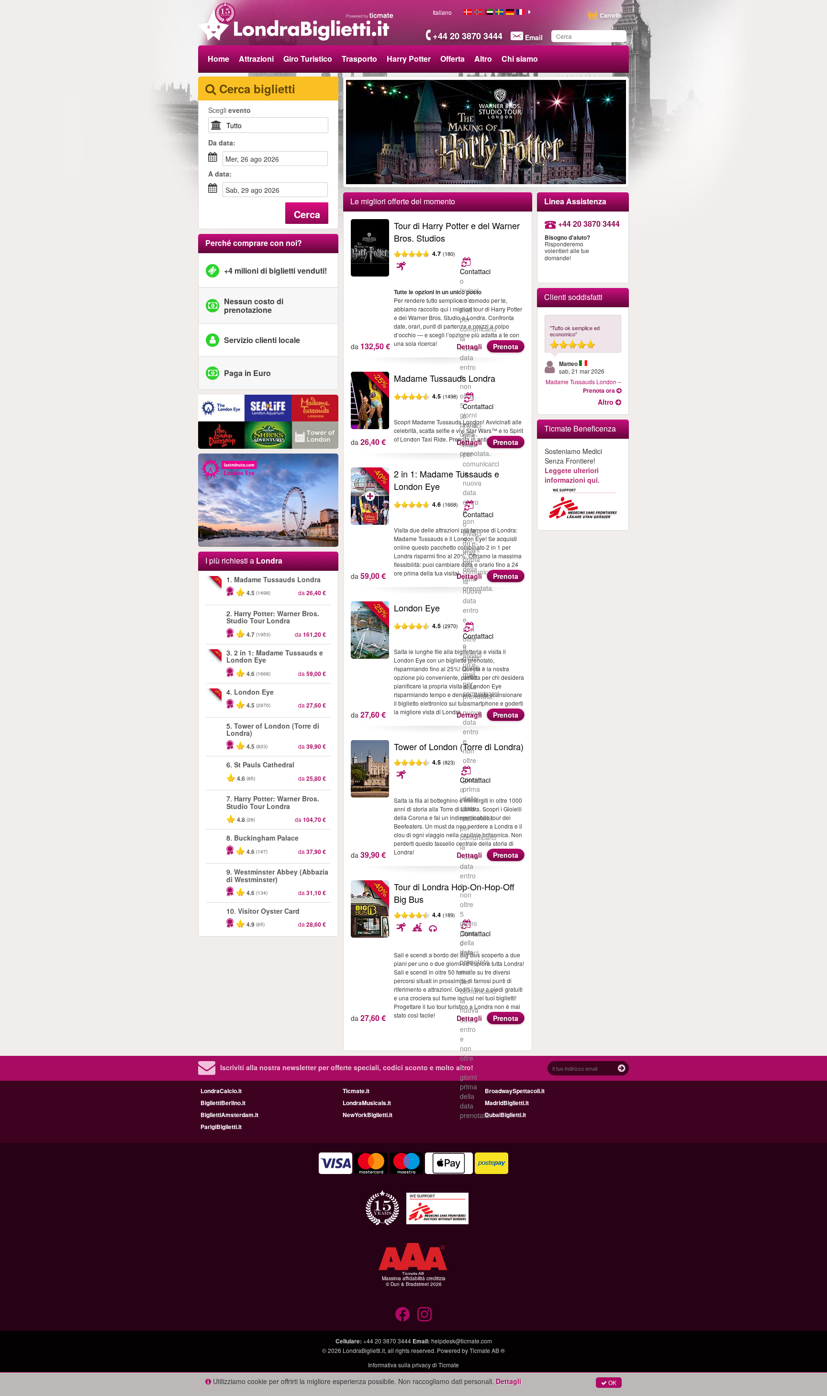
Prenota (505, 346)
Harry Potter (409, 58)
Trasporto (359, 58)
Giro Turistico (307, 58)
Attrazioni (256, 58)
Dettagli (469, 346)
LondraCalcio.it (221, 1090)
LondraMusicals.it (367, 1102)
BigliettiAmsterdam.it (229, 1114)
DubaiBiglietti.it (505, 1114)
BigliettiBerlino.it (223, 1102)
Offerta (452, 58)
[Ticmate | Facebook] (402, 1314)
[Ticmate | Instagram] (424, 1314)
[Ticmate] (370, 15)
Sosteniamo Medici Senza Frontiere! (573, 465)
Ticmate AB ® (487, 1350)
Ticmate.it (356, 1090)
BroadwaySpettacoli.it (515, 1090)
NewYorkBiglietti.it (367, 1114)
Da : (221, 142)
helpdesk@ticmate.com (461, 1341)
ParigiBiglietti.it (221, 1126)
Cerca (307, 214)
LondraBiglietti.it (364, 1350)
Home (218, 58)
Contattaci (475, 271)
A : (220, 173)
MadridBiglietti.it (507, 1102)
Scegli (229, 110)
